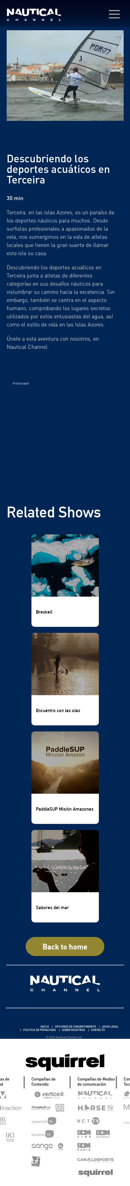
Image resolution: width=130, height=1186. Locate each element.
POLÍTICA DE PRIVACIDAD (40, 1030)
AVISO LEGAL (110, 1026)
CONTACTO (98, 1030)
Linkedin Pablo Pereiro (22, 1026)
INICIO (45, 1026)
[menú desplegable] (114, 14)
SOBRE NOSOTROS (74, 1030)
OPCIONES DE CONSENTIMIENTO (76, 1026)
